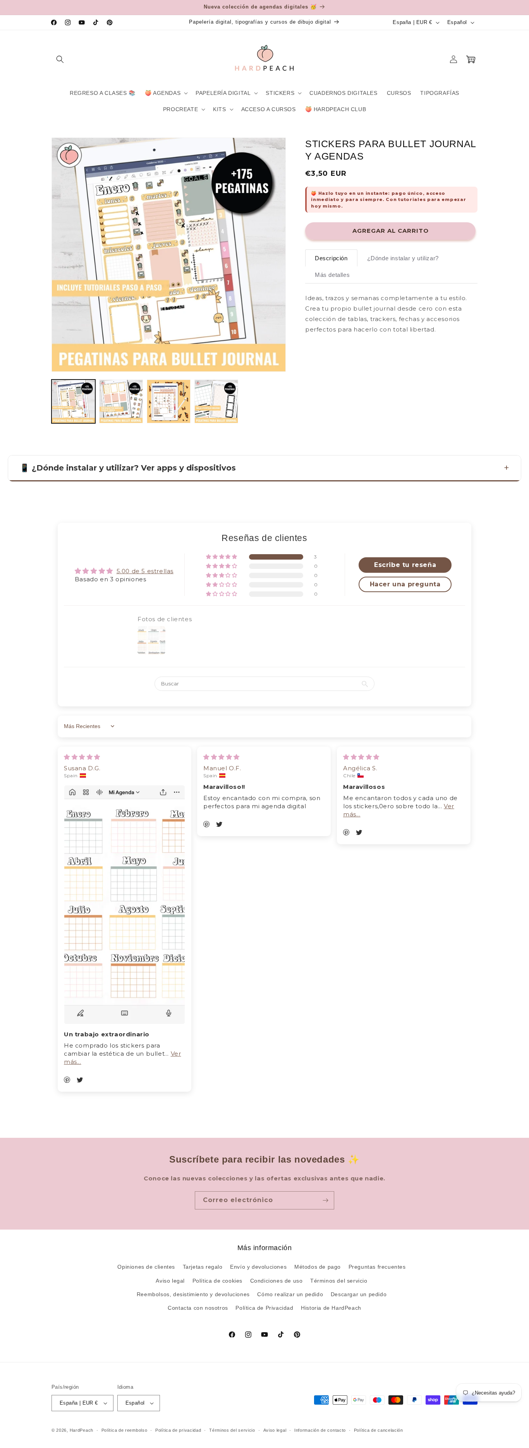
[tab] (331, 258)
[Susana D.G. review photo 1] (124, 904)
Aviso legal (170, 1281)
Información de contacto (320, 1430)
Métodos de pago (317, 1267)
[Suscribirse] (325, 1200)
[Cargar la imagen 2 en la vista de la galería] (121, 401)
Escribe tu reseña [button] (405, 565)
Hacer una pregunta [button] (405, 584)
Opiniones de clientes (146, 1267)
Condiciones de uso (276, 1281)
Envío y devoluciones (258, 1267)
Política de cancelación (378, 1430)
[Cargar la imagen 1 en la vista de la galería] (73, 401)
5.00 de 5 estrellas (145, 571)
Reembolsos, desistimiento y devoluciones (193, 1294)
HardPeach (81, 1430)
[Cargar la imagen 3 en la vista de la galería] (169, 401)
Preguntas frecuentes (377, 1267)
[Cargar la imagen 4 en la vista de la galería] (216, 401)
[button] (60, 59)
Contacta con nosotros (198, 1308)
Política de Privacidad (264, 1308)
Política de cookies (217, 1281)
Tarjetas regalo (203, 1267)
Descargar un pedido (358, 1294)
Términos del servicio (339, 1281)
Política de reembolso (124, 1430)
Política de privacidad (178, 1430)
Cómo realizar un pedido (290, 1294)
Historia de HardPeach (331, 1308)
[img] (82, 757)
